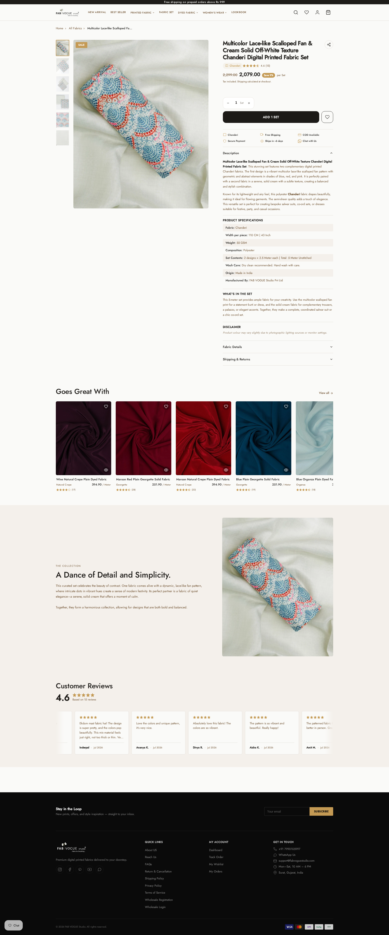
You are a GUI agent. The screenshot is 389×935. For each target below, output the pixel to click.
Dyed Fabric (186, 12)
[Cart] (328, 12)
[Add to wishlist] (327, 117)
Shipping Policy (154, 878)
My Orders (215, 871)
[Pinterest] (80, 869)
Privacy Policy (153, 885)
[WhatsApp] (99, 869)
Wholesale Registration (159, 900)
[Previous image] (80, 124)
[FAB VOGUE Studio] (67, 12)
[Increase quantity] (249, 103)
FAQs (148, 864)
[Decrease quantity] (228, 103)
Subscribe (321, 811)
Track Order (216, 857)
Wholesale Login (155, 907)
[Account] (317, 12)
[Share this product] (329, 44)
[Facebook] (70, 869)
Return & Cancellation (158, 871)
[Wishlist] (307, 12)
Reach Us (150, 857)
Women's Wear (213, 12)
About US (151, 850)
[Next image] (201, 124)
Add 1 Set (271, 117)
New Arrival (97, 12)
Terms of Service (155, 892)
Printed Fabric (141, 12)
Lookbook (238, 12)
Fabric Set (166, 12)
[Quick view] (106, 470)
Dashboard (215, 850)
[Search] (296, 12)
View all (324, 393)
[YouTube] (90, 869)
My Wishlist (216, 864)
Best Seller (118, 12)
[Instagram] (60, 869)
